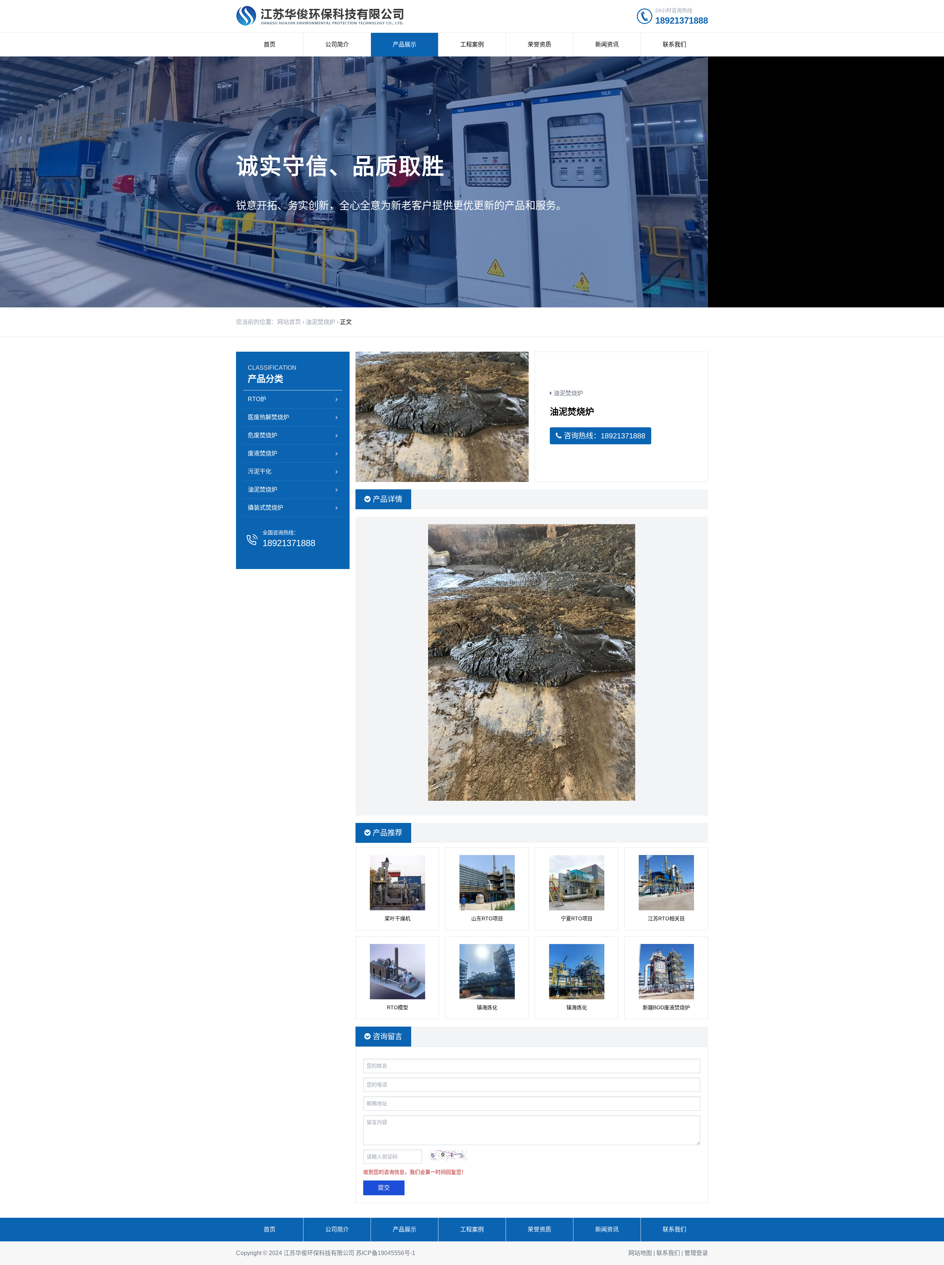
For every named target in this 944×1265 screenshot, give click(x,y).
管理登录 (696, 1253)
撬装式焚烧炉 (265, 507)
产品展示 (404, 44)
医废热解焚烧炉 (268, 417)
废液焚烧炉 (262, 453)
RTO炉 (257, 399)
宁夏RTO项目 (577, 918)
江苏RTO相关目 (666, 918)
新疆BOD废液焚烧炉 (666, 1007)
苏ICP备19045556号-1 (385, 1253)
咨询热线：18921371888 (603, 436)
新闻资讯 (607, 44)
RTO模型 (397, 1007)
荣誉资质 (539, 44)
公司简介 (337, 44)
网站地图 (640, 1253)
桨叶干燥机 (397, 918)
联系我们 (674, 44)
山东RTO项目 (487, 918)
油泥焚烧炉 (320, 322)
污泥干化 (259, 471)
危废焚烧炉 (262, 435)
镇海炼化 (487, 1007)
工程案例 (472, 44)
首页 (269, 44)
